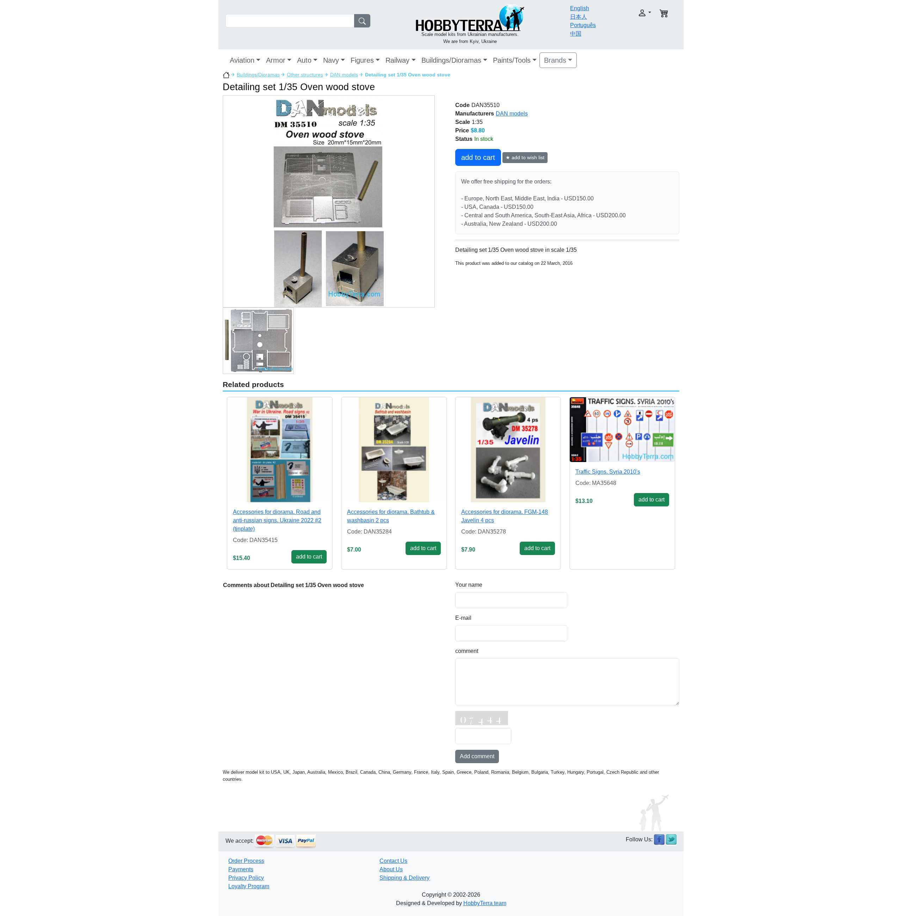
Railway (397, 60)
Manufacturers (474, 114)
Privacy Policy (246, 878)
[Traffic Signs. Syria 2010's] (622, 429)
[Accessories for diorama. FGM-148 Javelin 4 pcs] (508, 449)
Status (463, 139)
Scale (462, 122)
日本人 (578, 17)
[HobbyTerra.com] (470, 17)
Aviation (242, 60)
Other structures (305, 74)
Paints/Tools (512, 60)
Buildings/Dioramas (451, 60)
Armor (275, 60)
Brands (555, 60)
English (579, 8)
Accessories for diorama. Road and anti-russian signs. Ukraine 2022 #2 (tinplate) (277, 520)
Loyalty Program (248, 886)
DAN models (344, 74)
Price (462, 130)
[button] (629, 12)
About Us (391, 869)
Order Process (246, 861)
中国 (575, 34)
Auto (304, 60)
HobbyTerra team (484, 903)
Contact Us (393, 861)
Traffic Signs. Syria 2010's (607, 472)
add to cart (478, 157)
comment (466, 651)
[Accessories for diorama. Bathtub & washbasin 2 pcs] (393, 449)
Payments (240, 869)
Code (462, 105)
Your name (468, 585)
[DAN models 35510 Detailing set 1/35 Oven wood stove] (329, 201)
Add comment (477, 756)
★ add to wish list (525, 157)
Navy (331, 60)
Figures (362, 60)
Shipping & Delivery (404, 878)
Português (583, 25)
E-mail (463, 618)
